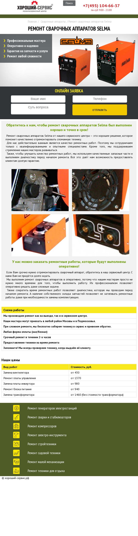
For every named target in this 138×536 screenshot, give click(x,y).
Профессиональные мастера (26, 40)
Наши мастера (74, 513)
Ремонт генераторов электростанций (52, 408)
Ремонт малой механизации (46, 462)
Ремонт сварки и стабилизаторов (49, 417)
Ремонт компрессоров (42, 426)
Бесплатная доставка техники (76, 493)
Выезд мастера (74, 487)
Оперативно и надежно (22, 46)
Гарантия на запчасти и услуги (27, 51)
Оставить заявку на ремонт (75, 500)
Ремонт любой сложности (24, 56)
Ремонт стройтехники (42, 444)
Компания (75, 479)
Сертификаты (77, 506)
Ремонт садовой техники (44, 453)
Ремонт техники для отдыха (46, 470)
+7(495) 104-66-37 (101, 5)
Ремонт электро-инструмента (47, 435)
